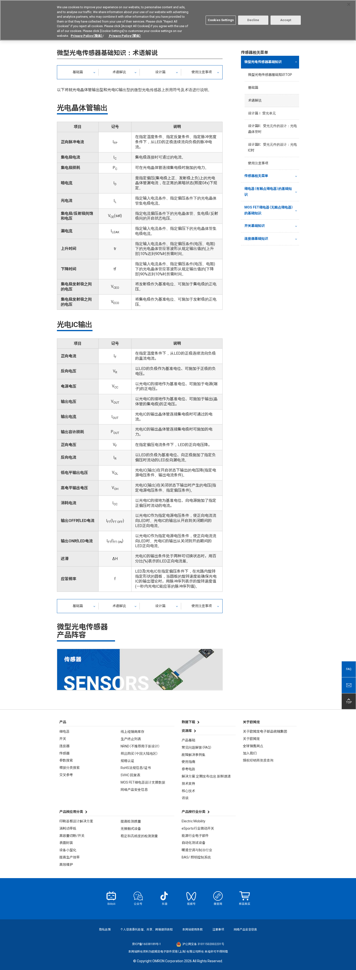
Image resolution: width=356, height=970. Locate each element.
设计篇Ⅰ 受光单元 (262, 113)
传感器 (64, 753)
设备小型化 (67, 850)
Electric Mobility (193, 821)
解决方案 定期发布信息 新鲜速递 (206, 776)
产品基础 (188, 740)
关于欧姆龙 (251, 739)
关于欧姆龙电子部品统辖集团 (265, 731)
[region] (178, 20)
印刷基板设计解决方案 (76, 821)
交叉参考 (66, 775)
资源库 (187, 731)
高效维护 (66, 864)
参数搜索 (66, 760)
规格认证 (127, 761)
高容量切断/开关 (72, 836)
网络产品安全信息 (134, 790)
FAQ (348, 669)
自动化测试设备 (193, 843)
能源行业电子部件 (195, 836)
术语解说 (119, 72)
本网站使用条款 (192, 929)
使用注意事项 (202, 72)
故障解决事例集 (193, 755)
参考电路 (188, 769)
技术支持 (188, 784)
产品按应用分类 (71, 812)
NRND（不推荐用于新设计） (140, 746)
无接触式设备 (131, 829)
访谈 (185, 798)
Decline (253, 20)
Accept (285, 20)
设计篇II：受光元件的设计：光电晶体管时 (272, 129)
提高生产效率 (69, 857)
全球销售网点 (253, 746)
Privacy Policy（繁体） (124, 35)
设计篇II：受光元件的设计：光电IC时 (272, 147)
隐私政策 (105, 929)
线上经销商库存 (132, 732)
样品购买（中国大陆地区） (139, 753)
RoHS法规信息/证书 (136, 768)
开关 (62, 739)
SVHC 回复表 (130, 775)
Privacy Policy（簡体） (87, 35)
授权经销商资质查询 (258, 760)
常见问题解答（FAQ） (197, 747)
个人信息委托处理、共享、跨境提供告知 (146, 929)
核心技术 (188, 791)
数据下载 (188, 722)
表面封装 (66, 843)
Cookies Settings (221, 20)
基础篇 (78, 72)
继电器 (64, 731)
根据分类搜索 (69, 768)
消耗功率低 (67, 828)
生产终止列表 (131, 739)
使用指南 (188, 762)
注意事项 (218, 929)
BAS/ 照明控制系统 (196, 857)
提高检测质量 (131, 821)
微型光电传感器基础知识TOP (270, 75)
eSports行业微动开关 (198, 828)
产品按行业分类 (193, 812)
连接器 (64, 746)
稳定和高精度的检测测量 (139, 836)
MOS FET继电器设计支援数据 (143, 782)
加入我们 (249, 753)
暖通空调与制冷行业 (197, 850)
